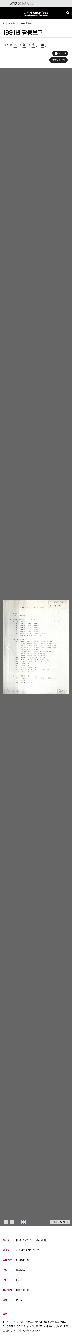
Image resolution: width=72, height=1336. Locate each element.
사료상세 (12, 23)
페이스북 (33, 45)
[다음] (64, 647)
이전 (8, 647)
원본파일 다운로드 (58, 60)
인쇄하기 (62, 53)
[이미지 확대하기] (6, 1222)
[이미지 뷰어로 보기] (23, 1222)
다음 (64, 647)
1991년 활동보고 (26, 23)
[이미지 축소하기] (12, 1222)
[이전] (8, 647)
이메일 (42, 45)
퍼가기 (15, 45)
